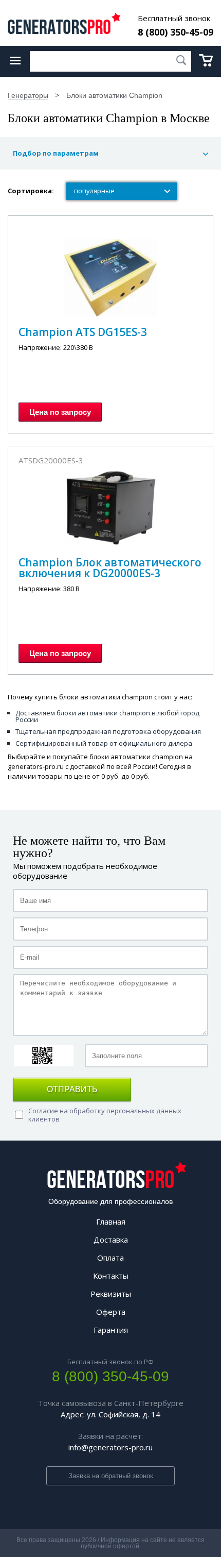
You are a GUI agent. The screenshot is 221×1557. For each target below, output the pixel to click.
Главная (110, 1221)
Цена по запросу (60, 412)
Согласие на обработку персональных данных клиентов (104, 1115)
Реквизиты (110, 1293)
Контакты (110, 1275)
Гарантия (111, 1330)
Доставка (111, 1239)
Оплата (110, 1257)
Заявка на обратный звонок (110, 1476)
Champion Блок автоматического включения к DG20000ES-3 (110, 567)
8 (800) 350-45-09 (175, 32)
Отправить (72, 1089)
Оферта (110, 1312)
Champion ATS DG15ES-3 (83, 332)
